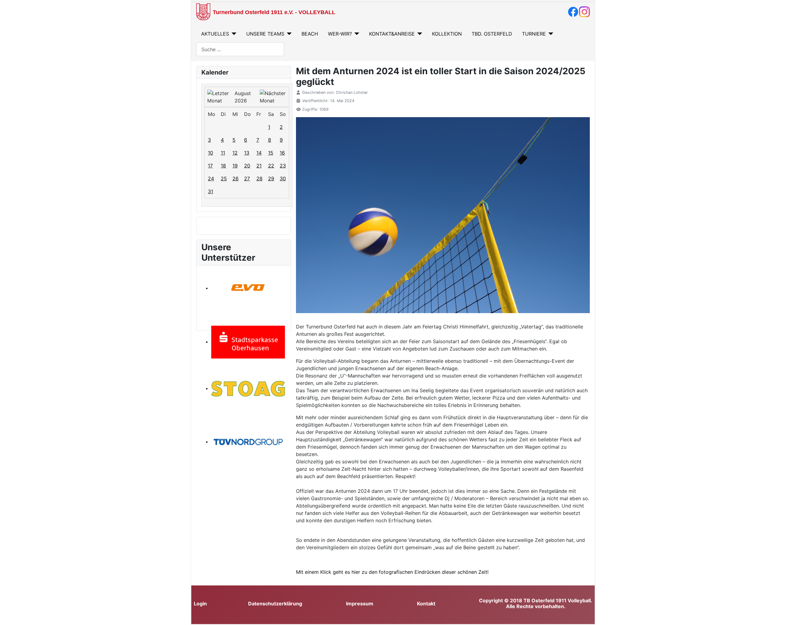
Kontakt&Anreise (392, 34)
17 (210, 166)
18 (223, 166)
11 (223, 153)
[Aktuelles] (232, 33)
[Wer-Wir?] (355, 33)
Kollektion (447, 34)
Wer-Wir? (340, 34)
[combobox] (240, 49)
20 (247, 166)
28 (259, 178)
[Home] (203, 11)
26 (235, 178)
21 (259, 166)
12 (235, 153)
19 (235, 166)
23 (283, 166)
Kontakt (426, 603)
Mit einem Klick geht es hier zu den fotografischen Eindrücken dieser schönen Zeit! (392, 572)
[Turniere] (549, 33)
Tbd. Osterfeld (492, 34)
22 (271, 166)
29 (271, 178)
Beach (310, 34)
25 (224, 178)
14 (259, 153)
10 (210, 153)
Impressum (359, 603)
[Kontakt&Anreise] (418, 33)
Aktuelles (215, 34)
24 (211, 178)
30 (283, 178)
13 (246, 153)
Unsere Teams (265, 34)
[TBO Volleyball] (573, 11)
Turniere (534, 34)
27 (247, 178)
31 (210, 191)
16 (282, 153)
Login (200, 603)
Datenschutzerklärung (275, 603)
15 (270, 153)
